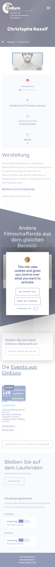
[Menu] (49, 8)
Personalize (24, 308)
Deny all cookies (27, 301)
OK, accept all (27, 291)
